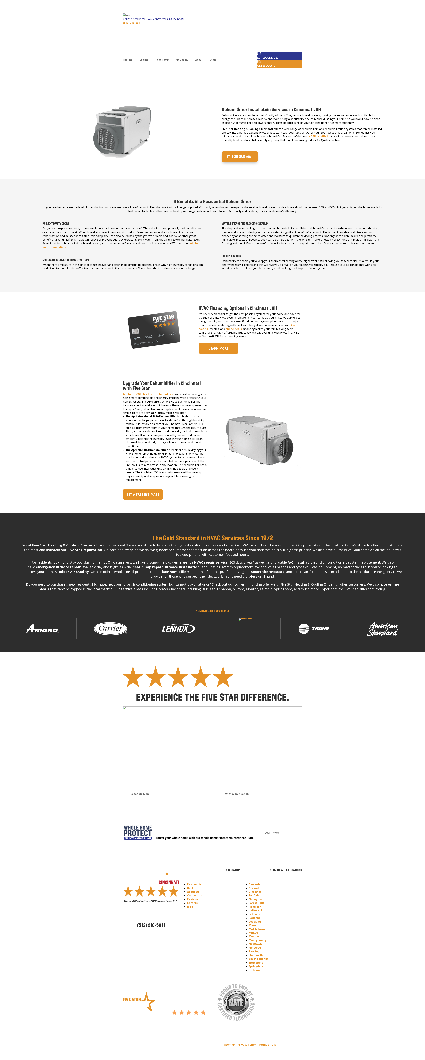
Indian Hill (255, 910)
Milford (254, 933)
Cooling (143, 60)
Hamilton (255, 907)
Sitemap (229, 1044)
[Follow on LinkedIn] (157, 934)
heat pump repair (147, 567)
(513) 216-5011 (132, 23)
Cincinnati (255, 892)
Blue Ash (254, 884)
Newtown (255, 944)
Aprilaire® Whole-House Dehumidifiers (148, 394)
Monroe (254, 936)
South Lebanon (259, 959)
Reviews (192, 899)
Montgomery (257, 940)
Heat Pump (162, 60)
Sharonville (256, 955)
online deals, (234, 329)
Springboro (256, 962)
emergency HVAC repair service (201, 562)
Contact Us (194, 895)
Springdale (256, 966)
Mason (253, 925)
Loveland (255, 921)
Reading (254, 951)
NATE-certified (318, 136)
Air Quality (182, 60)
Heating (127, 60)
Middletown (257, 929)
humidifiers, (180, 571)
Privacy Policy (247, 1044)
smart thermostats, (268, 571)
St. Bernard (256, 970)
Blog (190, 907)
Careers (192, 903)
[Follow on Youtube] (151, 934)
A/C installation (301, 562)
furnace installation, (183, 567)
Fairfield (254, 895)
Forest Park (256, 903)
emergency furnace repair (58, 567)
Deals (213, 60)
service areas (132, 589)
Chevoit (254, 888)
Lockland (255, 918)
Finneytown (256, 899)
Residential (194, 884)
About (199, 60)
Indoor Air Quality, (74, 571)
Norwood (255, 947)
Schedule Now (241, 156)
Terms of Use (267, 1044)
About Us (193, 892)
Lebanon (254, 914)
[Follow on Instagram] (144, 934)
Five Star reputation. (85, 550)
